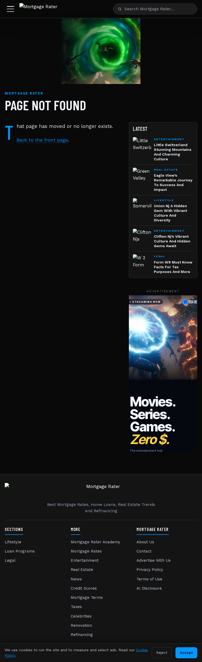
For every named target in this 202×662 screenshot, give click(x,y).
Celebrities (81, 616)
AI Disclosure (149, 588)
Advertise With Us (154, 560)
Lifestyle (13, 542)
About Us (145, 542)
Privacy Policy (150, 569)
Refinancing (82, 634)
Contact (144, 551)
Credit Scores (84, 588)
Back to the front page (42, 140)
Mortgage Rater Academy (95, 542)
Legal (10, 560)
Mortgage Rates (86, 551)
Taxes (76, 606)
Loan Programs (20, 551)
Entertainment (85, 560)
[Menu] (10, 9)
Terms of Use (149, 579)
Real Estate (82, 569)
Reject (161, 652)
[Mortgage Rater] (38, 9)
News (76, 579)
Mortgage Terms (87, 597)
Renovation (81, 625)
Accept (186, 652)
